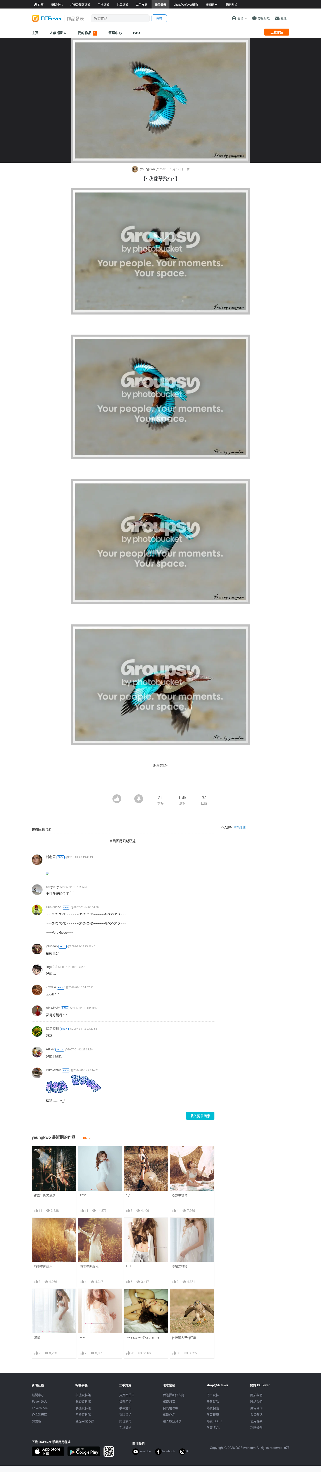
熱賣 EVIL (213, 1427)
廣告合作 (256, 1408)
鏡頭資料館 (83, 1401)
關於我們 (256, 1395)
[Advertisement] (160, 782)
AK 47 (50, 1049)
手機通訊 (125, 1408)
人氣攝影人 (58, 32)
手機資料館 (83, 1408)
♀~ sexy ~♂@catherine (142, 1337)
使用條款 (256, 1421)
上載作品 (277, 32)
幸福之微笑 (179, 1266)
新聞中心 (38, 1395)
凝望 (37, 1337)
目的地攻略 (170, 1408)
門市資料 (213, 1395)
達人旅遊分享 (172, 1421)
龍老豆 (51, 856)
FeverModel (40, 1408)
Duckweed (53, 906)
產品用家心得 (85, 1421)
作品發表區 (39, 1414)
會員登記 (256, 1414)
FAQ (136, 32)
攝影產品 (125, 1401)
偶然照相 (52, 1028)
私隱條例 (256, 1427)
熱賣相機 (213, 1408)
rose (83, 1195)
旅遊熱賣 (169, 1401)
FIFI (128, 1266)
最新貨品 (213, 1401)
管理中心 (115, 32)
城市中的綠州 (43, 1266)
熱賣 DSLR (214, 1421)
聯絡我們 (256, 1401)
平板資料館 (83, 1414)
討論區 (36, 1421)
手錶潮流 (125, 1427)
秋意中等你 (179, 1195)
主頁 (35, 32)
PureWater (53, 1069)
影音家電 (125, 1421)
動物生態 (240, 827)
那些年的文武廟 (44, 1195)
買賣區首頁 (127, 1395)
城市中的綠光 (89, 1266)
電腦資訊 (125, 1414)
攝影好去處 (173, 1395)
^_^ (128, 1195)
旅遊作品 (169, 1414)
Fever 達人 (39, 1401)
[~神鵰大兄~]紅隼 (184, 1337)
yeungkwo (147, 168)
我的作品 (87, 32)
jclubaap (52, 946)
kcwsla (51, 987)
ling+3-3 (51, 966)
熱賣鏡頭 (213, 1414)
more (86, 1137)
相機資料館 (83, 1395)
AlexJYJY (53, 1007)
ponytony (52, 886)
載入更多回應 (200, 1115)
